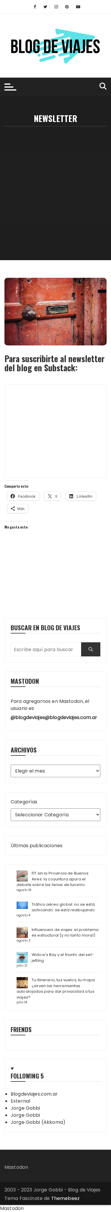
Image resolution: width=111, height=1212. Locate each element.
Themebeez (65, 1198)
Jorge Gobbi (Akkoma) (38, 1122)
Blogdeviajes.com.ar (34, 1094)
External (20, 1101)
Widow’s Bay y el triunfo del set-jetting (63, 957)
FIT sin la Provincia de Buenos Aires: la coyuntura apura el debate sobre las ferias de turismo (53, 878)
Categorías (24, 801)
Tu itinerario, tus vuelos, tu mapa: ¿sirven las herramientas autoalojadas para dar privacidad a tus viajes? (56, 988)
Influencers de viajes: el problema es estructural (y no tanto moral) (65, 932)
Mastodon (16, 1167)
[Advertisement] (55, 184)
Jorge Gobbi (25, 1108)
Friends (21, 1029)
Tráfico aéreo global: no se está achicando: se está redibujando (63, 907)
